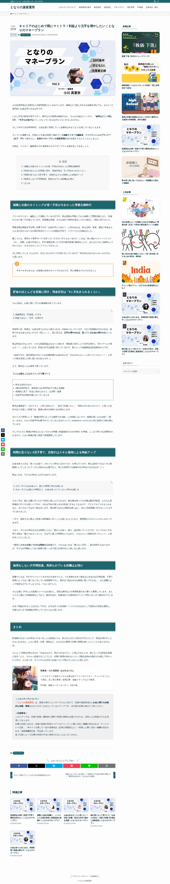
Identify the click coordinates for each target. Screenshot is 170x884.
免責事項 (94, 876)
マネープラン (25, 35)
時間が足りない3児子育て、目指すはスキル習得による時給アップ (53, 175)
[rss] (154, 1)
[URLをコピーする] (106, 766)
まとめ (27, 183)
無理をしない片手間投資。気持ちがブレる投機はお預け (49, 179)
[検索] (158, 1)
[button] (18, 766)
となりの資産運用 (22, 7)
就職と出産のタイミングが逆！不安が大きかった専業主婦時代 (52, 166)
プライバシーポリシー (80, 876)
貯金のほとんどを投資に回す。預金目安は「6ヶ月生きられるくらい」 (55, 171)
